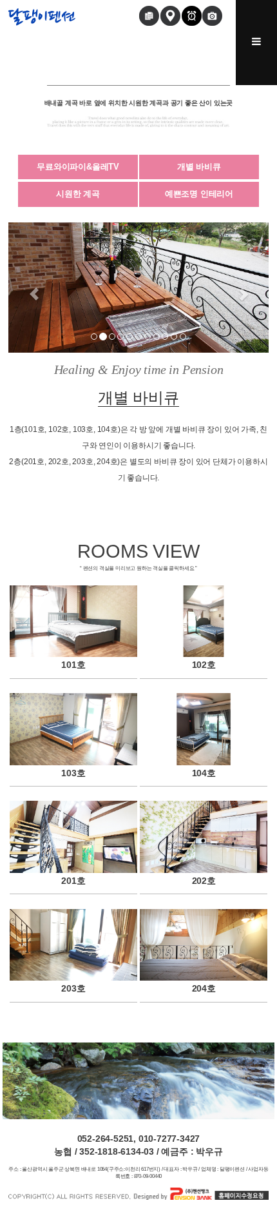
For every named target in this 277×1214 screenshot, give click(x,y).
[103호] (73, 729)
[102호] (203, 621)
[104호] (203, 729)
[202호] (203, 836)
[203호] (73, 944)
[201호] (73, 836)
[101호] (73, 621)
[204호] (203, 944)
